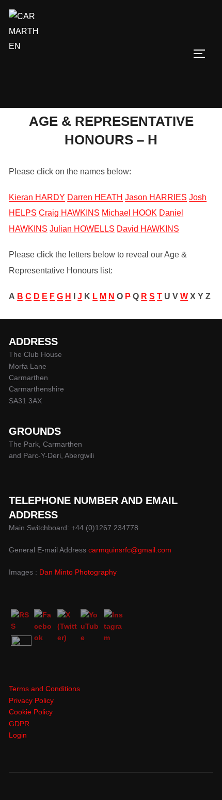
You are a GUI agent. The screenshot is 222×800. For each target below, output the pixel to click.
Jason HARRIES (156, 197)
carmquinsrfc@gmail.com (129, 550)
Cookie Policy (31, 712)
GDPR (19, 724)
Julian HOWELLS (82, 228)
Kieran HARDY (37, 197)
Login (18, 735)
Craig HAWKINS (69, 212)
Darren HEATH (95, 197)
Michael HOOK (129, 212)
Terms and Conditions (44, 688)
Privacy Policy (31, 700)
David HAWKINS (148, 228)
